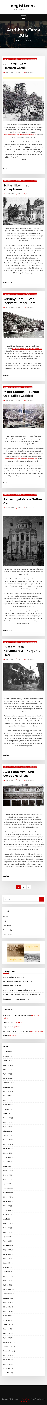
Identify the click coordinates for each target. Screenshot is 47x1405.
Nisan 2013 (7, 1254)
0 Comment (30, 72)
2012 (23, 40)
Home (18, 40)
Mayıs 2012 (7, 1303)
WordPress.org (8, 934)
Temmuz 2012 (7, 1294)
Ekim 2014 (6, 1175)
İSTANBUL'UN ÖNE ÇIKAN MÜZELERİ (14, 999)
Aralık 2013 (6, 1219)
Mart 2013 (6, 1259)
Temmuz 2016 (7, 1083)
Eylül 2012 (6, 1285)
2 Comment (30, 400)
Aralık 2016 (6, 1061)
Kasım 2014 (7, 1171)
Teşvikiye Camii (8, 1022)
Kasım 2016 (7, 1065)
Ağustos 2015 (7, 1131)
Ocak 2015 (6, 1162)
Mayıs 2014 (7, 1197)
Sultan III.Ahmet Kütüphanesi (16, 187)
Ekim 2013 (6, 1228)
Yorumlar (7, 930)
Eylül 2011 (6, 1338)
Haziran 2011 (7, 1351)
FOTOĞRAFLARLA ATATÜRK (12, 986)
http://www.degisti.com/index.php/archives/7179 (21, 459)
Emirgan (6, 1036)
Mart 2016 (6, 1100)
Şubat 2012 (7, 1316)
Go (41, 899)
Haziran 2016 (7, 1087)
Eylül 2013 (6, 1232)
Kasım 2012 (7, 1276)
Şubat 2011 (7, 1368)
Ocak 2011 (6, 1373)
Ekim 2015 (6, 1122)
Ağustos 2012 (7, 1289)
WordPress (26, 1399)
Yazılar (7, 925)
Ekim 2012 (6, 1281)
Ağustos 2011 (7, 1342)
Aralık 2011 (6, 1325)
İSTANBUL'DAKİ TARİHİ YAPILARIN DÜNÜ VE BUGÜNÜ (20, 59)
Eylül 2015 (6, 1127)
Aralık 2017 (6, 1052)
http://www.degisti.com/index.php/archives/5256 (20, 135)
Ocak (29, 40)
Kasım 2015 (7, 1118)
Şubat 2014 (7, 1210)
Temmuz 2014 (7, 1188)
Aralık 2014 (6, 1166)
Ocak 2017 (6, 1056)
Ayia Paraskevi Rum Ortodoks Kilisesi (18, 773)
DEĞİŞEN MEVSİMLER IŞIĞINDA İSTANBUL (16, 981)
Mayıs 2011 (7, 1355)
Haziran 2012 (7, 1298)
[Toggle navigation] (23, 18)
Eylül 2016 (6, 1074)
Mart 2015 (6, 1153)
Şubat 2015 (7, 1157)
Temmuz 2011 (7, 1346)
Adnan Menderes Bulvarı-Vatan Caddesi (16, 1031)
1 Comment (30, 307)
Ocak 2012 (6, 1320)
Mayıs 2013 (7, 1250)
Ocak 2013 (6, 1267)
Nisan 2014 (7, 1201)
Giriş (4, 921)
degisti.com (23, 5)
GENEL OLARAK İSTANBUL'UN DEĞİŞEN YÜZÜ (18, 387)
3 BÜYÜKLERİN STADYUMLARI (12, 977)
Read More (6, 169)
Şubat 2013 (7, 1263)
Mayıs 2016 (7, 1091)
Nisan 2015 (7, 1149)
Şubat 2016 (7, 1105)
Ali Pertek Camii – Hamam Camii (17, 66)
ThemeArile (23, 1401)
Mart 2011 (6, 1364)
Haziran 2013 (7, 1245)
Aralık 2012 (6, 1272)
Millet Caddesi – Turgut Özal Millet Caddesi (21, 394)
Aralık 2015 (6, 1113)
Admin (20, 72)
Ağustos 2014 (7, 1184)
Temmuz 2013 (7, 1241)
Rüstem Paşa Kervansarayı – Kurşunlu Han (21, 651)
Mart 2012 (6, 1311)
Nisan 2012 (7, 1307)
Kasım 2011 (7, 1329)
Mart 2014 (6, 1206)
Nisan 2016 (7, 1096)
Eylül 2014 (6, 1179)
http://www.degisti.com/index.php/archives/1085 (27, 348)
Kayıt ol (5, 917)
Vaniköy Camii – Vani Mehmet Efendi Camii (20, 301)
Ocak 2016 (6, 1109)
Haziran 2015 (7, 1140)
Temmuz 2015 (7, 1135)
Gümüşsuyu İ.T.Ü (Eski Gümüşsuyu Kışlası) (17, 1015)
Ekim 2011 (6, 1333)
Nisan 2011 (7, 1360)
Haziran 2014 (7, 1193)
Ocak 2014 (6, 1215)
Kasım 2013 (7, 1223)
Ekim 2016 (6, 1069)
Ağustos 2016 (7, 1078)
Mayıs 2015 (7, 1144)
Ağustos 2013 (7, 1237)
